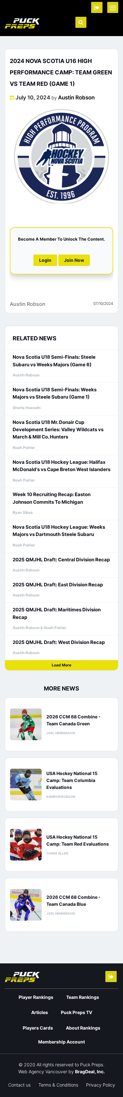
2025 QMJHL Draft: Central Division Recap (61, 560)
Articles (39, 1012)
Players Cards (38, 1028)
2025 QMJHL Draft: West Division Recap (59, 642)
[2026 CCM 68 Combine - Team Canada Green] (26, 724)
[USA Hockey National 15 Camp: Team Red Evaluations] (26, 845)
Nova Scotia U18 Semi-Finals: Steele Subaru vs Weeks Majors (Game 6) (54, 360)
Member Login (96, 7)
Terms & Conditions (58, 1085)
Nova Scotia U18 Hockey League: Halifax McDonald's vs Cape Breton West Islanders (61, 465)
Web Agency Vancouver (42, 1071)
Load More (61, 665)
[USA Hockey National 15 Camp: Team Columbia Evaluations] (26, 784)
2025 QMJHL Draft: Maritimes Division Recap (57, 613)
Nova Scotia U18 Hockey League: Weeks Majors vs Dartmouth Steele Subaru (59, 530)
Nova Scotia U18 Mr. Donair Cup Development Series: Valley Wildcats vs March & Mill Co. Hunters (58, 429)
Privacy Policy (100, 1085)
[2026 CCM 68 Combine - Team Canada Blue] (26, 905)
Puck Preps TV (76, 1012)
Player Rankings (36, 997)
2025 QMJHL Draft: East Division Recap (58, 585)
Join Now (74, 260)
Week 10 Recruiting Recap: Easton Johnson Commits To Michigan (52, 498)
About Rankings (83, 1028)
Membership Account (61, 1041)
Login (45, 260)
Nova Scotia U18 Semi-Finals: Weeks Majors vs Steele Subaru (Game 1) (55, 393)
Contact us (19, 1085)
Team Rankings (82, 997)
